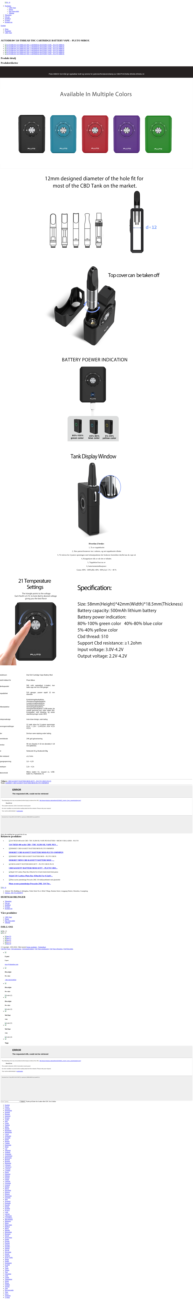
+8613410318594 (10, 980)
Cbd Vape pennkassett (42, 949)
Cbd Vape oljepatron (56, 949)
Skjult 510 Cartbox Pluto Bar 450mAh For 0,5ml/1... (31, 876)
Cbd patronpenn (16, 949)
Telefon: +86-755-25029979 (14, 893)
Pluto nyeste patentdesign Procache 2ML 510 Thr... (30, 884)
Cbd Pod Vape (5, 949)
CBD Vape (12, 8)
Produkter (8, 6)
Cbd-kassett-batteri (28, 949)
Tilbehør (11, 13)
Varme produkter (31, 947)
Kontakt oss (8, 22)
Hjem (6, 29)
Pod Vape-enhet (14, 11)
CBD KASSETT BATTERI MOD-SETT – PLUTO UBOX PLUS (29, 781)
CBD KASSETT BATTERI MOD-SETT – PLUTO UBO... (33, 868)
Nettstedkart (42, 947)
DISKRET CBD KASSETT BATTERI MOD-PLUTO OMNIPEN (27, 783)
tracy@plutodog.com (11, 964)
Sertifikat (8, 18)
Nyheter (7, 20)
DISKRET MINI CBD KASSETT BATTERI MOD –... (31, 860)
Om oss (7, 17)
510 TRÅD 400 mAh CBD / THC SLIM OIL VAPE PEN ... (33, 845)
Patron (11, 9)
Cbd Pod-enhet (68, 949)
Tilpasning (8, 15)
